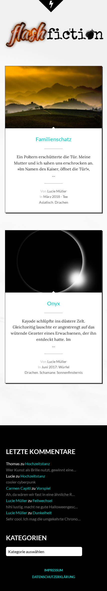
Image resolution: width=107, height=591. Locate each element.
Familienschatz (53, 139)
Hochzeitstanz (37, 463)
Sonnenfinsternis (70, 372)
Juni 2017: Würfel (55, 367)
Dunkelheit (42, 512)
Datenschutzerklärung (53, 577)
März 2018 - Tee (55, 196)
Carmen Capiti (18, 488)
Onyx (53, 303)
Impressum (53, 570)
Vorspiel (43, 488)
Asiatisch (46, 202)
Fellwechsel (42, 500)
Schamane (47, 372)
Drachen (61, 202)
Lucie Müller (57, 191)
